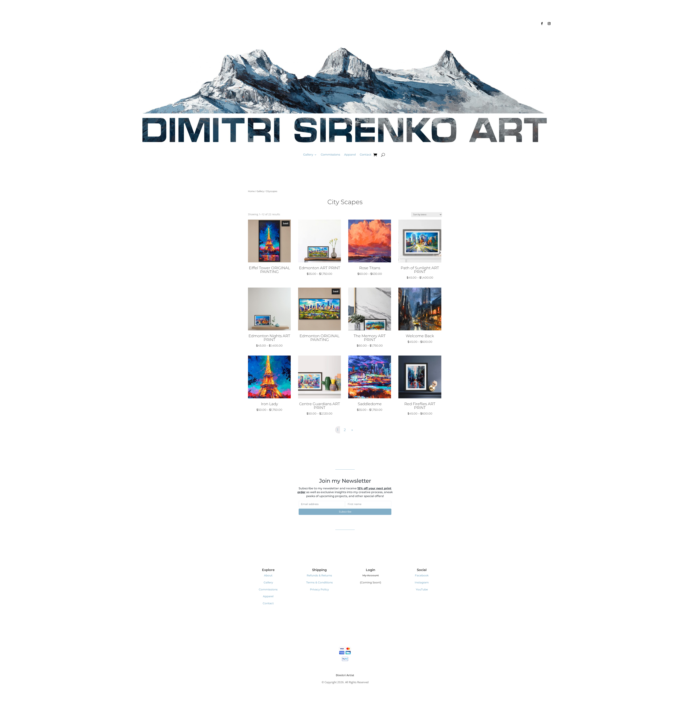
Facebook (422, 575)
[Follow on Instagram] (549, 23)
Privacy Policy (319, 589)
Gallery (308, 154)
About (268, 575)
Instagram (422, 582)
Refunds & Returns (319, 575)
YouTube (422, 589)
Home (251, 191)
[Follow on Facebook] (542, 23)
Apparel (350, 154)
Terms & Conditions (319, 582)
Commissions (330, 154)
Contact (365, 154)
